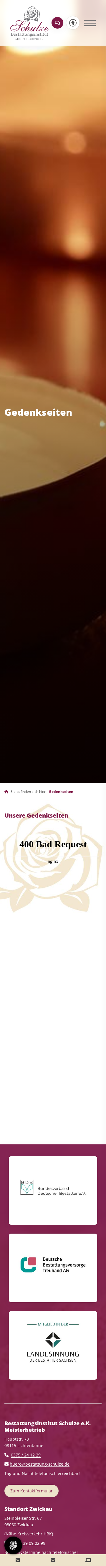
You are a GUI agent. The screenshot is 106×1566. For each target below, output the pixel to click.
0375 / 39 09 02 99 (27, 1543)
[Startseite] (29, 23)
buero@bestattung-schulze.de (39, 1464)
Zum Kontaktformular (31, 1491)
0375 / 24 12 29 (26, 1455)
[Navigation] (88, 23)
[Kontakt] (17, 1560)
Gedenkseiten (61, 791)
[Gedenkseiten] (57, 23)
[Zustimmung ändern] (13, 1545)
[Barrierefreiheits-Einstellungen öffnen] (73, 22)
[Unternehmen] (6, 791)
